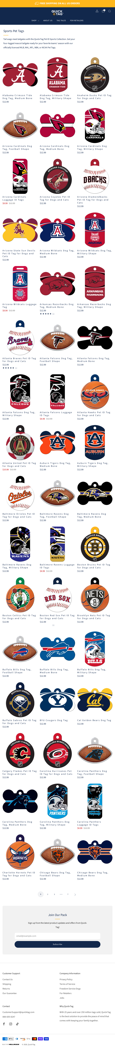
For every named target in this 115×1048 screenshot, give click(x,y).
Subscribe (57, 944)
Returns (6, 988)
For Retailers (76, 20)
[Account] (97, 11)
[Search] (109, 11)
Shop (34, 20)
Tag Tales (61, 20)
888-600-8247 (9, 1016)
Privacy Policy (66, 979)
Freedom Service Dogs (70, 988)
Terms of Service (67, 984)
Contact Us (8, 979)
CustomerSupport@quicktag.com (18, 1012)
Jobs (62, 997)
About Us (47, 20)
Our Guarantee (10, 993)
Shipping (7, 984)
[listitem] (57, 3)
